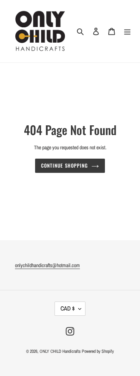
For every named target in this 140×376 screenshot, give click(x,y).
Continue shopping (64, 165)
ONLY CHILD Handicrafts (60, 351)
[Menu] (127, 31)
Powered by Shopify (98, 351)
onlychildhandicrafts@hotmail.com (47, 265)
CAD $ (67, 308)
